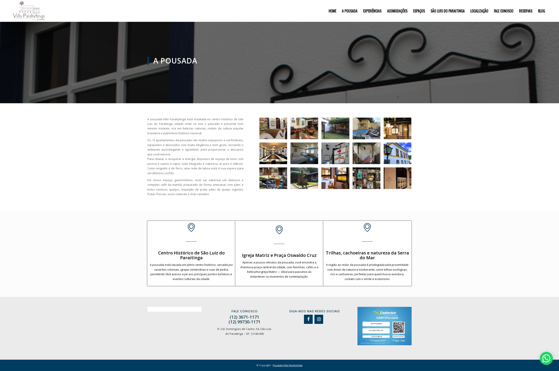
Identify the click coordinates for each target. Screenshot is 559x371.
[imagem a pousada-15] (399, 179)
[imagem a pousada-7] (305, 155)
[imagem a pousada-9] (368, 155)
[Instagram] (318, 319)
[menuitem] (332, 11)
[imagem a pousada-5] (399, 130)
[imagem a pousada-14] (368, 179)
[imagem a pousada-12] (305, 179)
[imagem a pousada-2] (305, 130)
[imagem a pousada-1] (274, 130)
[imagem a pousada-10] (399, 155)
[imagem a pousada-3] (336, 130)
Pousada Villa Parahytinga (287, 365)
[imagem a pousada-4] (368, 130)
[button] (546, 358)
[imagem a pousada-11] (274, 179)
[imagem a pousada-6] (274, 155)
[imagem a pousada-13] (336, 179)
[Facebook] (308, 319)
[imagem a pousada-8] (336, 155)
